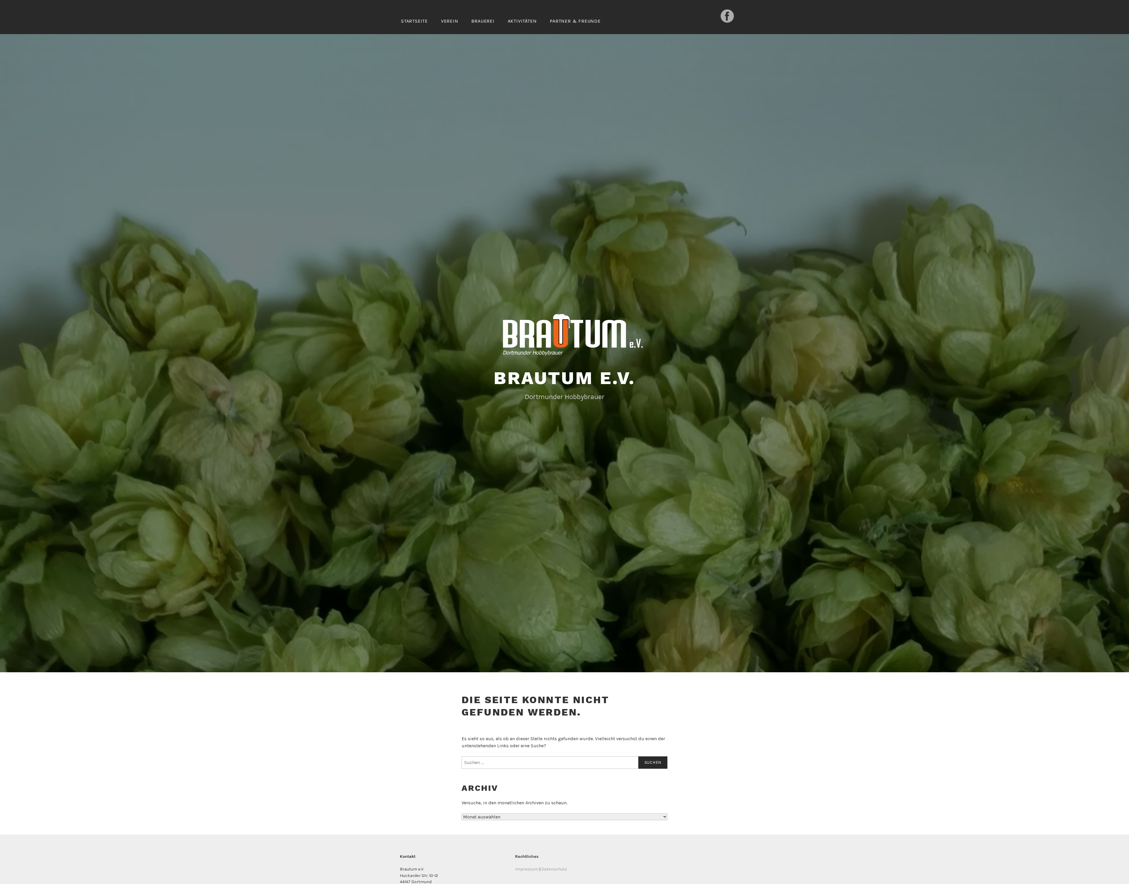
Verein (449, 21)
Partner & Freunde (575, 21)
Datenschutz (554, 869)
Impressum (526, 869)
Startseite (414, 21)
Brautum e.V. (564, 378)
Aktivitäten (522, 21)
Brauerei (482, 21)
